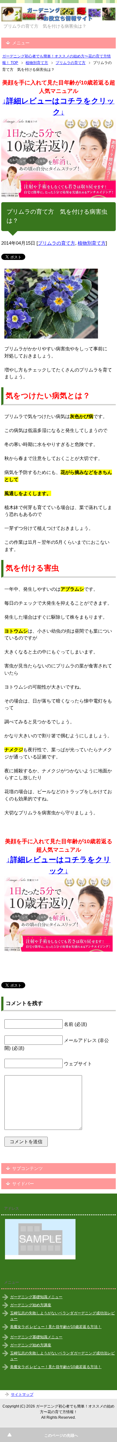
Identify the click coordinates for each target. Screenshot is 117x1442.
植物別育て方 (92, 243)
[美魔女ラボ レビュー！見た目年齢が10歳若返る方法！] (58, 158)
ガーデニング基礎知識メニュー (36, 1297)
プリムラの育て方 (56, 243)
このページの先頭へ (61, 1435)
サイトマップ (22, 1394)
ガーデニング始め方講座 (30, 1305)
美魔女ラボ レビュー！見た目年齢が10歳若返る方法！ (55, 1327)
